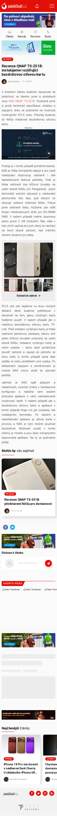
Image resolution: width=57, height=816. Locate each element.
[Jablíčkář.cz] (14, 6)
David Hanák (13, 81)
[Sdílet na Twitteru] (12, 527)
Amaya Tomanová (18, 779)
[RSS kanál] (51, 793)
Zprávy (50, 759)
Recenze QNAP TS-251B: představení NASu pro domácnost (28, 502)
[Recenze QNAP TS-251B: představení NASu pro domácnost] (28, 474)
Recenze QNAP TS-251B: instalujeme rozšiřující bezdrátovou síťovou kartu (23, 70)
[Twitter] (38, 793)
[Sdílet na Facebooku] (5, 527)
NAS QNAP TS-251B (22, 101)
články (16, 728)
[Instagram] (45, 793)
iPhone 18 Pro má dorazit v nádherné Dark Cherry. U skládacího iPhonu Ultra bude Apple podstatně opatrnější (21, 769)
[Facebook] (31, 793)
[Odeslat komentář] (48, 563)
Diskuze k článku (12, 552)
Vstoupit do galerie (27, 295)
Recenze (7, 59)
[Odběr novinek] (37, 6)
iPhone (8, 759)
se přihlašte (37, 569)
